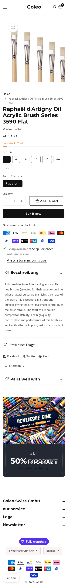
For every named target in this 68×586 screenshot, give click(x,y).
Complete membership (34, 468)
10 (36, 159)
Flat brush (12, 183)
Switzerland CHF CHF (22, 550)
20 (9, 168)
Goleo (39, 581)
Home (6, 93)
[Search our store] (55, 7)
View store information (27, 260)
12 (47, 159)
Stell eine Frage (22, 344)
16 (59, 160)
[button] (34, 379)
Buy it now (33, 213)
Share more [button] (16, 365)
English (51, 550)
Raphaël (18, 129)
